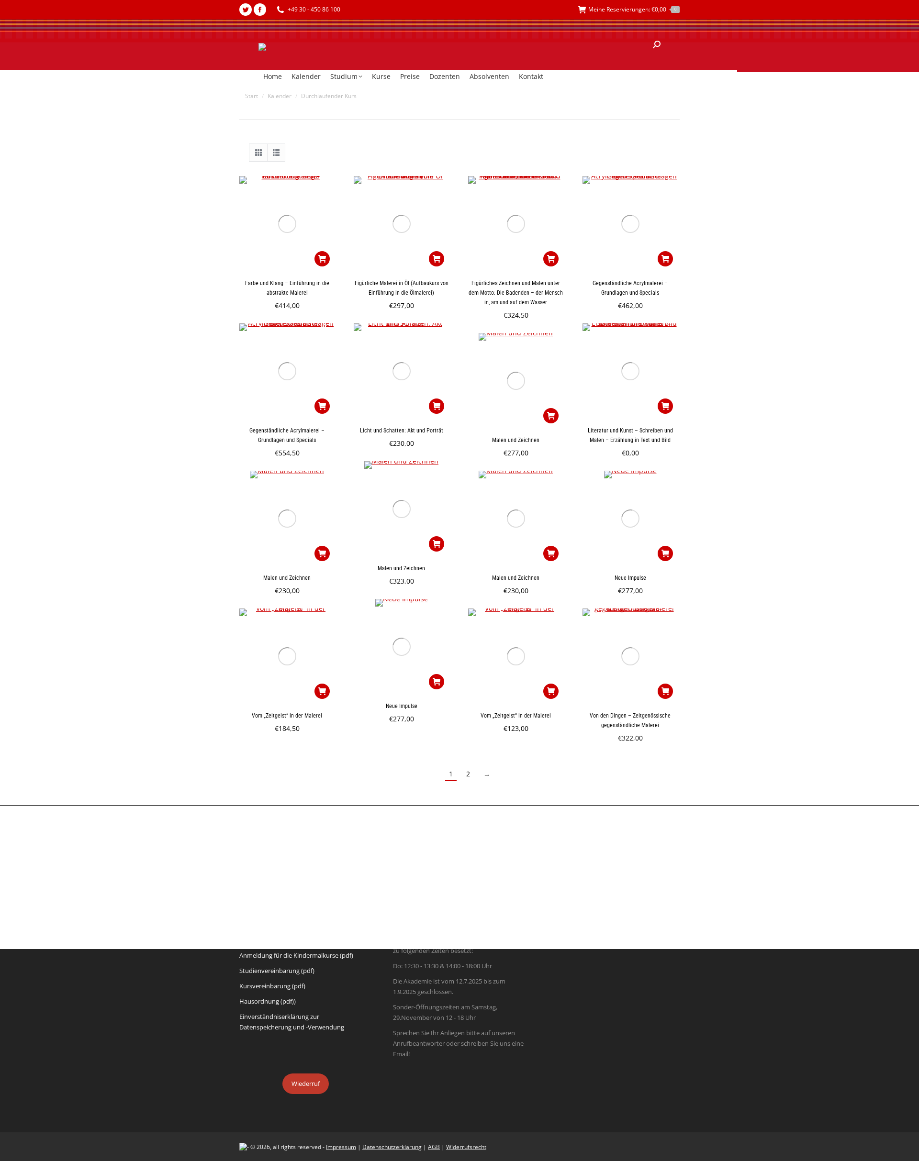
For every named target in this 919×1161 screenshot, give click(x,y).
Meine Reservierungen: (632, 9)
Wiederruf (305, 1083)
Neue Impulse (630, 578)
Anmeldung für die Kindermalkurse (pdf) (296, 955)
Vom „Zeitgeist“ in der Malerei (287, 715)
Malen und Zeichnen (515, 440)
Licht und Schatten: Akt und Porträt (401, 430)
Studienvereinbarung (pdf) (276, 970)
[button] (322, 258)
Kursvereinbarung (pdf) (272, 986)
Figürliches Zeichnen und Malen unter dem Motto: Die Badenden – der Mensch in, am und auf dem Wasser (516, 293)
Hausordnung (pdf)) (267, 1001)
